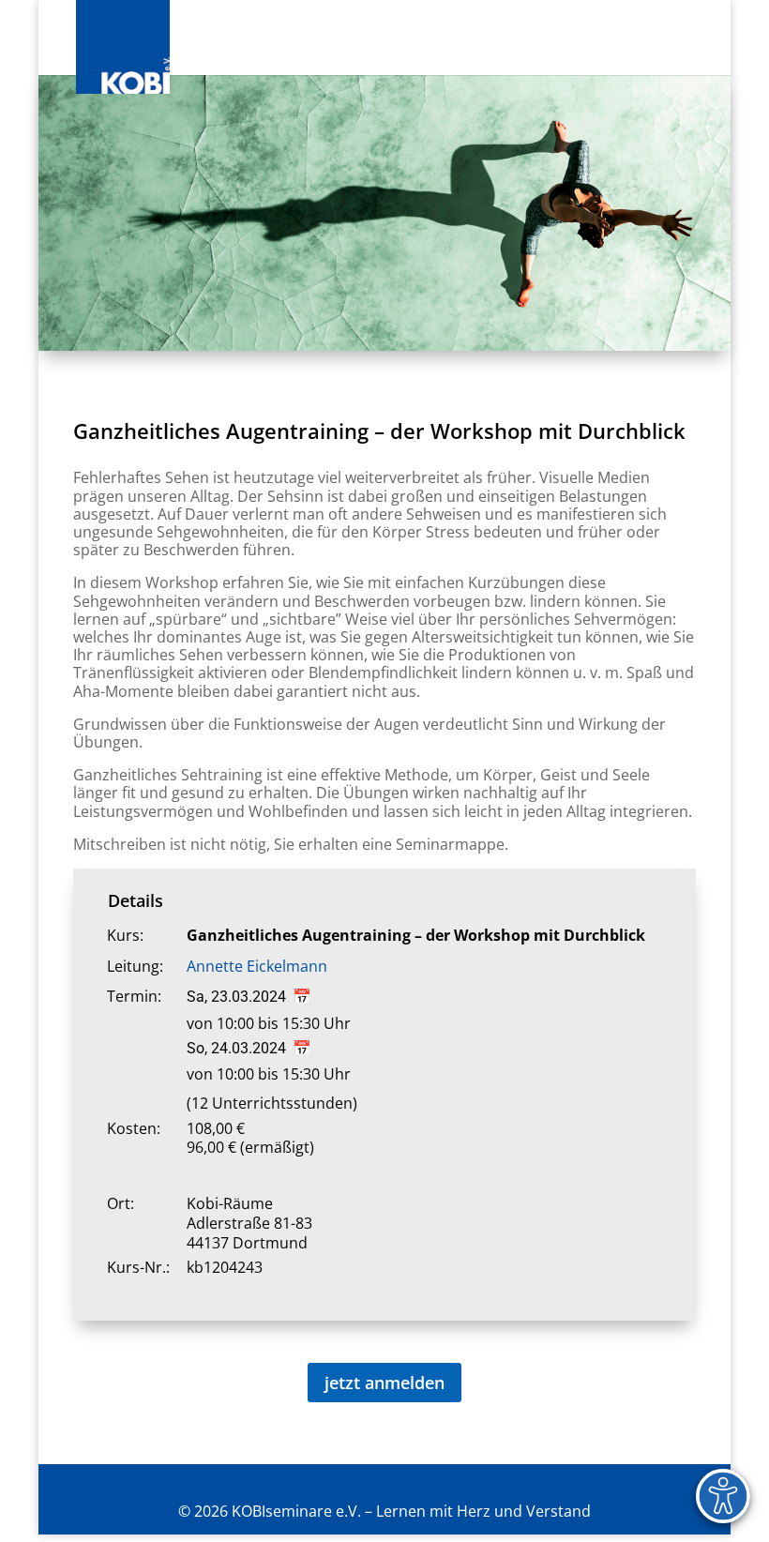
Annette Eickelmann (257, 966)
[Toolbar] (723, 1496)
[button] (689, 49)
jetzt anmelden (384, 1382)
